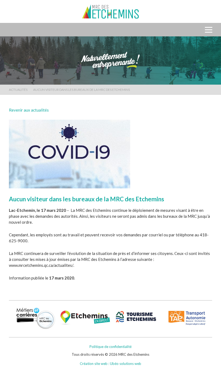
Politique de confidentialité (110, 346)
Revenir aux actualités (29, 110)
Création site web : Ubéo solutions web (110, 363)
